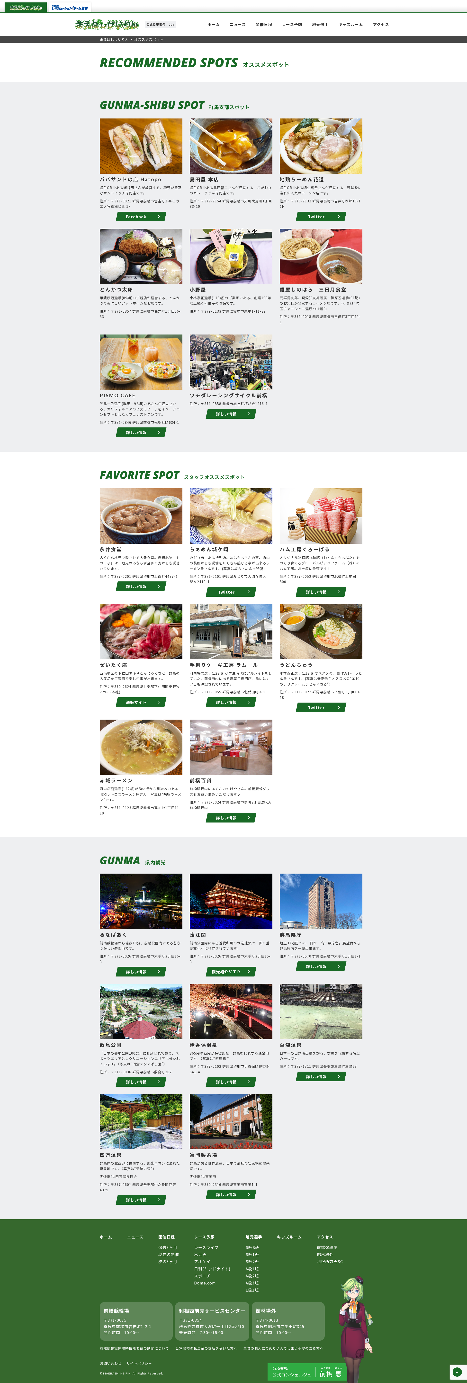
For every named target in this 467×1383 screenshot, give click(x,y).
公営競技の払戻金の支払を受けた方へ (206, 1348)
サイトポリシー (139, 1363)
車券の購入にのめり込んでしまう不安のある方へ (283, 1348)
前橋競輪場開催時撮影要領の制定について (134, 1348)
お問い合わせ (111, 1363)
